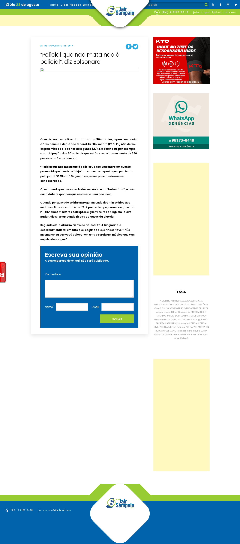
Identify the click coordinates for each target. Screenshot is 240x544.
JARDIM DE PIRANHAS (178, 315)
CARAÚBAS (202, 304)
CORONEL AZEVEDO (180, 308)
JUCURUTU (195, 315)
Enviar (117, 319)
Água (205, 334)
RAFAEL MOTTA (197, 327)
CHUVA (166, 308)
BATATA (185, 304)
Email (96, 307)
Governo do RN (186, 312)
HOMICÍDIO (200, 312)
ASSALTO (185, 300)
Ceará (157, 308)
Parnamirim (182, 323)
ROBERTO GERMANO (165, 330)
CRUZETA (203, 308)
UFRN (183, 334)
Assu (177, 304)
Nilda (174, 319)
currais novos (163, 312)
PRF (187, 327)
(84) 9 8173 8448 (175, 12)
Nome (49, 307)
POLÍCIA (193, 323)
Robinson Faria (185, 330)
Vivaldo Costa (194, 334)
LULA (203, 315)
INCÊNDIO (161, 315)
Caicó (193, 304)
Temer (176, 334)
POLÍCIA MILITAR (168, 327)
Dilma (174, 312)
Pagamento (202, 319)
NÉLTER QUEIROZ (186, 319)
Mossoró (159, 319)
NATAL (167, 319)
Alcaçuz (175, 300)
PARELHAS (170, 323)
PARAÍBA (160, 323)
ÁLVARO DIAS (181, 338)
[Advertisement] (181, 219)
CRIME (194, 308)
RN (207, 327)
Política (181, 327)
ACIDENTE (165, 300)
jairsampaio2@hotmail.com (214, 12)
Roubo (196, 330)
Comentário (53, 274)
